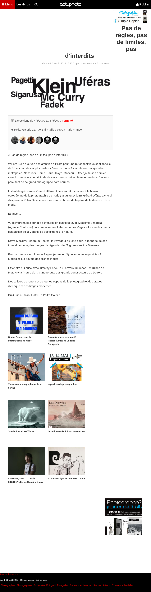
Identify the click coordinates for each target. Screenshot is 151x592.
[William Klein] (23, 142)
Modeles (128, 585)
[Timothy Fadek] (15, 142)
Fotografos (39, 585)
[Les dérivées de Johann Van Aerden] (66, 414)
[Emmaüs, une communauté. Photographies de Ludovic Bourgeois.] (66, 320)
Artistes (84, 585)
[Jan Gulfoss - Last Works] (26, 414)
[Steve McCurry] (31, 142)
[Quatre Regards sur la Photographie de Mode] (26, 320)
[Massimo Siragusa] (47, 142)
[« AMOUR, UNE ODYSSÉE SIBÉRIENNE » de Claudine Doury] (26, 461)
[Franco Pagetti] (39, 142)
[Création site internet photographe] (130, 22)
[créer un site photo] (123, 534)
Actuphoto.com (10, 574)
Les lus (23, 4)
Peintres (74, 585)
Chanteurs (117, 585)
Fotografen (62, 585)
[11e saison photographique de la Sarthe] (26, 367)
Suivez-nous (41, 580)
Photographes (7, 585)
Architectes (95, 585)
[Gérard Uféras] (55, 142)
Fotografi (51, 585)
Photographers (24, 585)
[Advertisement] (57, 30)
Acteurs (106, 585)
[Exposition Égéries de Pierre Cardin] (66, 461)
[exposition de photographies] (66, 367)
